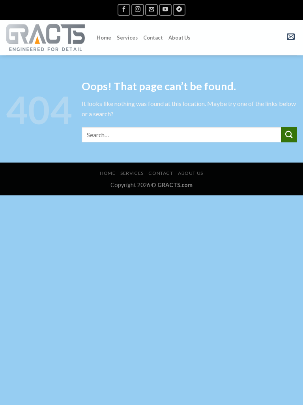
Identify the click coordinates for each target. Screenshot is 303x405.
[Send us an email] (151, 9)
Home (104, 37)
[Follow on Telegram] (179, 9)
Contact (153, 37)
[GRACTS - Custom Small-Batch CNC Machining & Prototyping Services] (45, 37)
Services (127, 37)
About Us (179, 37)
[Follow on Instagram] (137, 9)
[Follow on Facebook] (124, 9)
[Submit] (289, 134)
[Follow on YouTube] (165, 9)
